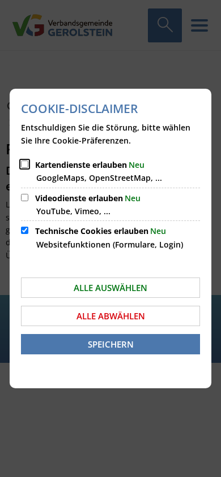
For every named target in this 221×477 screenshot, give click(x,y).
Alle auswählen (110, 287)
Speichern (111, 344)
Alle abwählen (110, 316)
